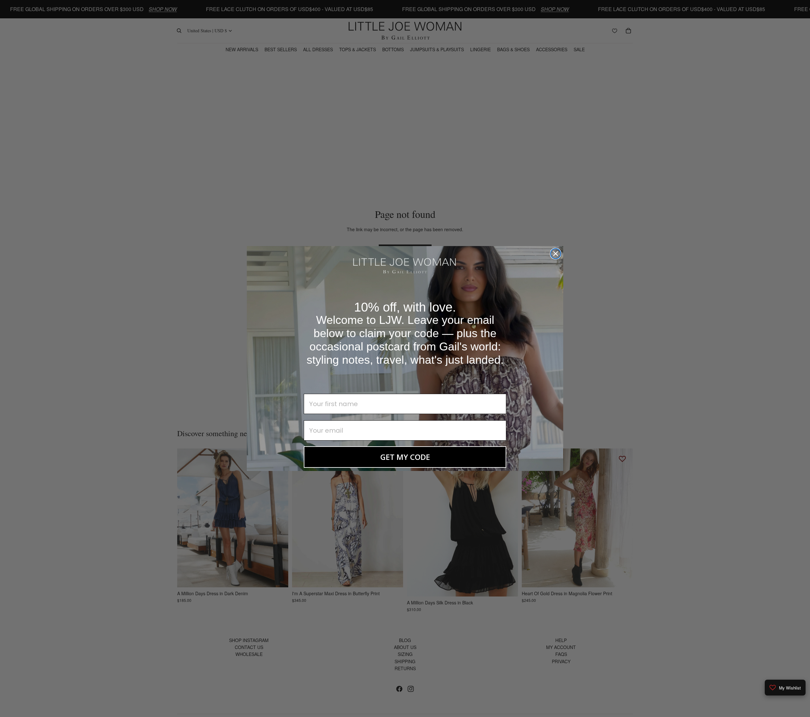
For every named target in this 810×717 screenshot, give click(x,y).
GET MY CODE (405, 457)
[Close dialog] (556, 254)
